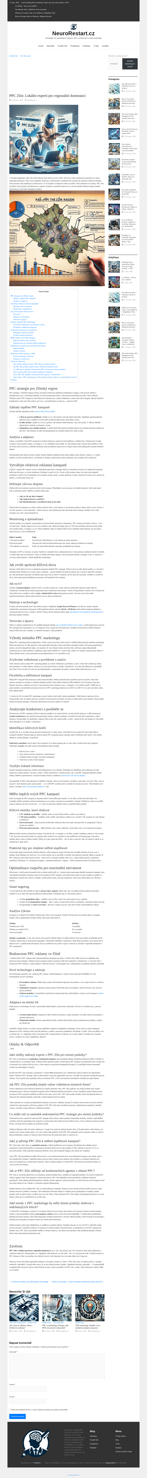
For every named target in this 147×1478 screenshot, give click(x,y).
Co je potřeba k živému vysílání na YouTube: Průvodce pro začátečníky (129, 223)
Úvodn (40, 46)
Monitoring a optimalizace (22, 309)
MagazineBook (111, 1463)
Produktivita (75, 46)
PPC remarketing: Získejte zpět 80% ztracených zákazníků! (55, 1326)
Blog (117, 1440)
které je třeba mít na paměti (44, 411)
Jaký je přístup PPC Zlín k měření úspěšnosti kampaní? (33, 372)
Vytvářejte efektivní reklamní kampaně (24, 304)
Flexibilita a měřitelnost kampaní (25, 327)
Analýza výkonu (19, 351)
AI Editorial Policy (73, 1475)
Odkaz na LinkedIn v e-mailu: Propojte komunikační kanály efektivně (78, 1282)
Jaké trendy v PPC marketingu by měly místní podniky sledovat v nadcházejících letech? (45, 377)
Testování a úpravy (20, 319)
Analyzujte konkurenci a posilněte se (24, 330)
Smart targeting (18, 348)
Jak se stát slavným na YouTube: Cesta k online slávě (130, 131)
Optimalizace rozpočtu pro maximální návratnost (28, 346)
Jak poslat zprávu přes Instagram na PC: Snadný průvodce (130, 116)
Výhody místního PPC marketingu (23, 322)
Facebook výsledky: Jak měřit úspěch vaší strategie (28, 1282)
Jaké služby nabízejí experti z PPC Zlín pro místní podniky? (34, 364)
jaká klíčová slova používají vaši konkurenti (86, 612)
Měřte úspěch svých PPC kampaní (23, 338)
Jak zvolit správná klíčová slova (22, 311)
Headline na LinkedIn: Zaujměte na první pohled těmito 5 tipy (129, 238)
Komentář (13, 1352)
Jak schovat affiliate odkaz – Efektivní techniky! (21, 1326)
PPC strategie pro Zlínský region (22, 296)
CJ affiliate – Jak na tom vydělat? (26, 6)
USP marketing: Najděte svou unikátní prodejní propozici (87, 1326)
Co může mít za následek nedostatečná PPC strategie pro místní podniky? (39, 369)
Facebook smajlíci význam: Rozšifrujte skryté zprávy (129, 161)
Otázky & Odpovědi (18, 361)
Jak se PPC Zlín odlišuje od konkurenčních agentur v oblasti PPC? (37, 374)
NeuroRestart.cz (73, 33)
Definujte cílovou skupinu (22, 306)
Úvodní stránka (120, 1436)
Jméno (12, 1384)
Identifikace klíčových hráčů (23, 333)
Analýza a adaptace (20, 301)
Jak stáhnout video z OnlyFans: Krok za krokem (30, 9)
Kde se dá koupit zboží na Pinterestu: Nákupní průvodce (33, 16)
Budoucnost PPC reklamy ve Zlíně (23, 353)
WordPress (37, 1463)
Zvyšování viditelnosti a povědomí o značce (29, 325)
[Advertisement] (57, 76)
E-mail (12, 1397)
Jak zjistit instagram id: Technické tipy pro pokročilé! (129, 192)
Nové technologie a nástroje (23, 356)
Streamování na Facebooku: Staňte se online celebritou (129, 207)
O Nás (96, 46)
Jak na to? (16, 314)
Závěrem (14, 380)
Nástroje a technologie (21, 317)
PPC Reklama (25, 56)
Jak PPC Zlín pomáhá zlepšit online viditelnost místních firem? (35, 367)
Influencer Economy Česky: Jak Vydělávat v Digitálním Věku (35, 13)
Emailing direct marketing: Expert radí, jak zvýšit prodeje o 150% (47, 2)
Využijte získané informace (23, 335)
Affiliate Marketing (17, 1323)
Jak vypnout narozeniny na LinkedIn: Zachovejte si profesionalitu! (129, 147)
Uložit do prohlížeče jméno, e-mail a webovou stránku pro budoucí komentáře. (39, 1410)
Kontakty (105, 46)
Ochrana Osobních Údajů (124, 1451)
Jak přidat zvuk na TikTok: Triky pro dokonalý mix (128, 177)
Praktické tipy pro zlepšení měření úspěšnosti (29, 343)
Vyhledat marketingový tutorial (130, 63)
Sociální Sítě (62, 46)
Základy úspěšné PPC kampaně (24, 298)
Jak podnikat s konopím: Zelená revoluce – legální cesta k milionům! (128, 341)
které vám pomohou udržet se (33, 787)
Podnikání (86, 46)
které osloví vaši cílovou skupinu (73, 775)
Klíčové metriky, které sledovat (24, 340)
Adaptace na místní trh (21, 359)
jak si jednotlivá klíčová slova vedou (69, 625)
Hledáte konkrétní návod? (117, 56)
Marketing (50, 46)
